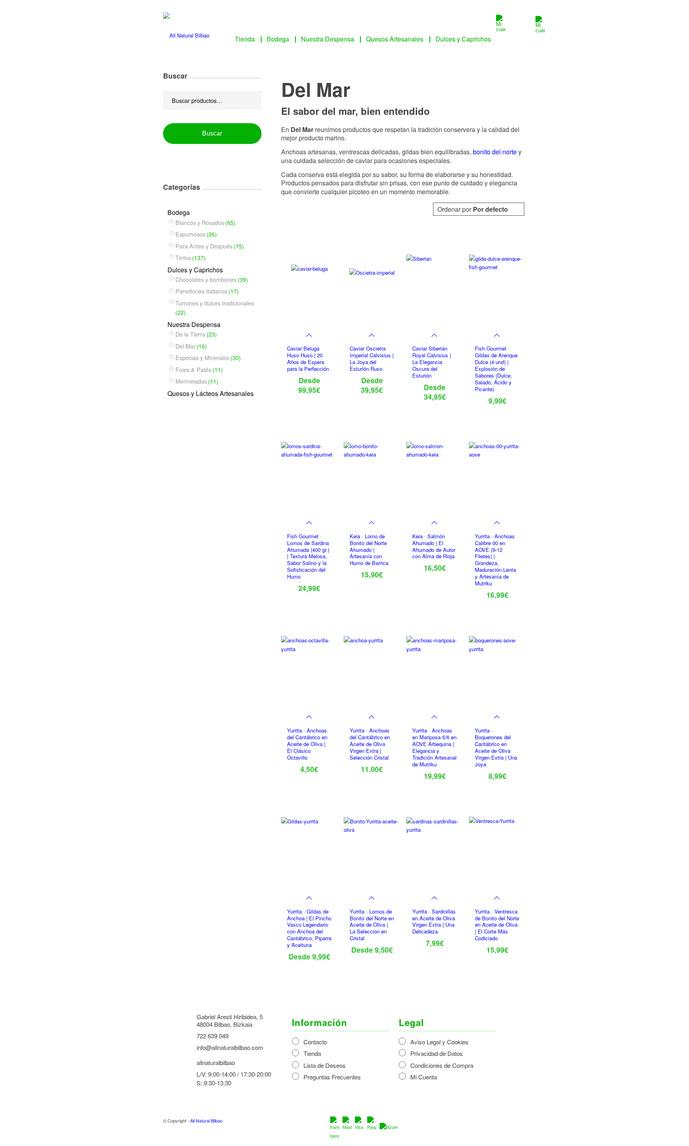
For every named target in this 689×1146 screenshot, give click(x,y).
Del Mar (185, 346)
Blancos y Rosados (199, 222)
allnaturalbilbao (216, 1062)
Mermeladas (191, 381)
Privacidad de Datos (436, 1053)
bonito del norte (495, 151)
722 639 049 (212, 1036)
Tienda (312, 1053)
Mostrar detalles (504, 340)
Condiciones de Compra (441, 1065)
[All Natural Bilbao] (186, 32)
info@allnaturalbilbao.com (230, 1047)
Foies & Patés (193, 369)
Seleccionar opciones (372, 895)
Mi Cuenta (423, 1077)
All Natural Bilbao (206, 1120)
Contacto (315, 1042)
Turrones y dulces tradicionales (214, 303)
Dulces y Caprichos (195, 269)
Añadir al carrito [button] (488, 340)
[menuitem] (245, 39)
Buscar (212, 133)
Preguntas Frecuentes (332, 1077)
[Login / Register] (501, 29)
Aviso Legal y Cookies (439, 1042)
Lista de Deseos (324, 1065)
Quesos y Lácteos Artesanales (210, 393)
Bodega (178, 212)
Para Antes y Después (203, 246)
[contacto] (540, 30)
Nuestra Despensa (193, 324)
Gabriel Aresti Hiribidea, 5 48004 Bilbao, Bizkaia (230, 1020)
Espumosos (190, 234)
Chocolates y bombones (205, 279)
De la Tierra (190, 334)
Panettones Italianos (201, 291)
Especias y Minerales (202, 357)
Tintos (183, 257)
